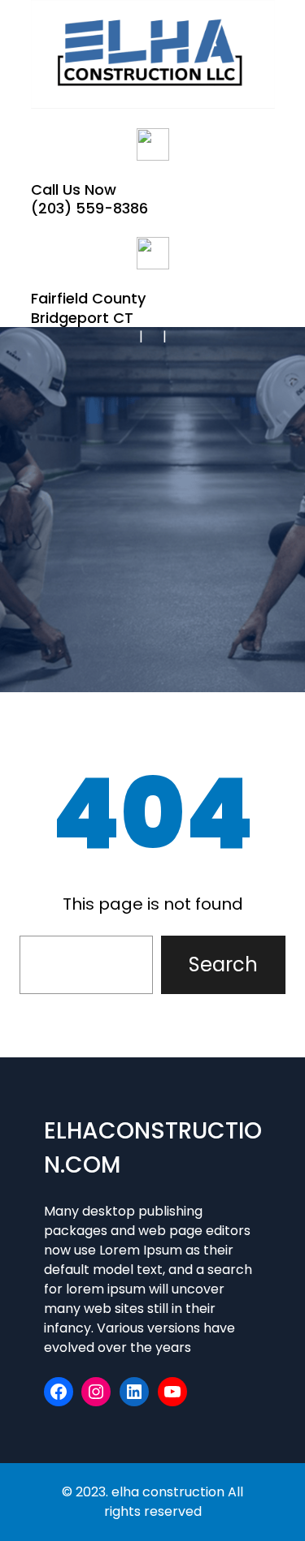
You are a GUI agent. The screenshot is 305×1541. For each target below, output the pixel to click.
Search (223, 964)
